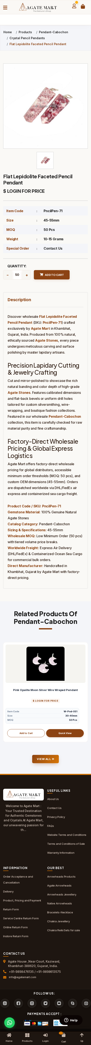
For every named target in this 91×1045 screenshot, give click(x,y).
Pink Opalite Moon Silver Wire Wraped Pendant (45, 690)
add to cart (54, 274)
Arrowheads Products (61, 876)
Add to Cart (26, 733)
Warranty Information (60, 852)
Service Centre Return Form (21, 918)
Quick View (65, 733)
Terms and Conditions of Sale (66, 843)
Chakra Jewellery (58, 921)
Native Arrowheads (59, 903)
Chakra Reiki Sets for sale (63, 930)
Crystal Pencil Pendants (27, 38)
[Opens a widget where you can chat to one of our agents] (71, 1020)
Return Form (11, 909)
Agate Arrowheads (59, 885)
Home (7, 32)
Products (25, 32)
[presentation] (6, 692)
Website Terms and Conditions (66, 834)
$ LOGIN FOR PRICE (24, 191)
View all (44, 759)
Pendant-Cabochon (53, 32)
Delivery (8, 891)
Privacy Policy (56, 817)
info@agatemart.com (22, 977)
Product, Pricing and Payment (22, 900)
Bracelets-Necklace (60, 912)
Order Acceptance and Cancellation (18, 879)
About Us (53, 799)
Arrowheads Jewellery (61, 894)
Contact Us (53, 248)
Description (19, 299)
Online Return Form (15, 927)
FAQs (50, 826)
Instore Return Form (15, 936)
